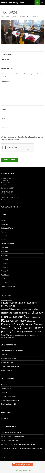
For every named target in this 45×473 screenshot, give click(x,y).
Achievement (4, 309)
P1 (26, 316)
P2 (3, 320)
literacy (38, 312)
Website (4, 128)
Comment (5, 81)
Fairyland (32, 309)
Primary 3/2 (27, 328)
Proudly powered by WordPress (10, 458)
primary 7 (29, 332)
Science (5, 334)
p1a (29, 317)
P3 (11, 320)
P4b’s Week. (15, 440)
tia (2, 432)
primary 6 (20, 331)
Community (16, 309)
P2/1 (7, 321)
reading (35, 332)
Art (10, 308)
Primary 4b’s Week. (17, 436)
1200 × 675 (22, 16)
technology (30, 335)
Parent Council (6, 236)
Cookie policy (18, 471)
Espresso (4, 384)
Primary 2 (4, 251)
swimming (22, 335)
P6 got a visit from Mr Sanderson (25, 444)
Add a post (4, 418)
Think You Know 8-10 (8, 404)
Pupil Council (5, 275)
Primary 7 (4, 271)
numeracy (17, 316)
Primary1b (40, 324)
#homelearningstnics (6, 300)
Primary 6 (4, 267)
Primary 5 (4, 263)
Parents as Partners (7, 244)
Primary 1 (4, 247)
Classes (3, 220)
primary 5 (7, 331)
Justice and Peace (7, 228)
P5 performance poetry (13, 432)
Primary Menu (42, 2)
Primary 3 (4, 255)
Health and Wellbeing (12, 312)
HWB (25, 313)
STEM (17, 335)
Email (3, 119)
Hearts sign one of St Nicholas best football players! (24, 448)
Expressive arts (25, 309)
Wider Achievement (8, 287)
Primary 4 (4, 259)
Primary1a (18, 324)
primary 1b (31, 323)
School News (5, 283)
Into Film (4, 354)
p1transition (36, 317)
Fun (37, 309)
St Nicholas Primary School (12, 2)
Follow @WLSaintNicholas (10, 207)
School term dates (7, 362)
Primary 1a (7, 323)
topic (36, 335)
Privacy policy (27, 471)
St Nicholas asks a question (10, 366)
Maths (4, 316)
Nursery (4, 232)
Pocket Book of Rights (8, 358)
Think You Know (6, 370)
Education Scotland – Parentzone (12, 351)
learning (30, 313)
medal (10, 317)
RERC (39, 332)
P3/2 (14, 321)
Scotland (12, 335)
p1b (32, 317)
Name (4, 109)
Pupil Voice (5, 279)
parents (3, 240)
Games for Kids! (6, 388)
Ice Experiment (34, 16)
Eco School (5, 224)
